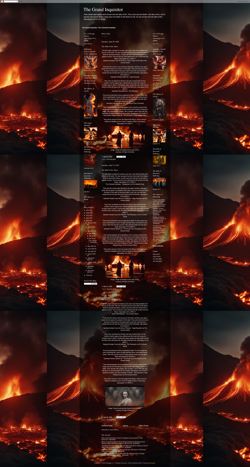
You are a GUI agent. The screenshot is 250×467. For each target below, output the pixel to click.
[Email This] (117, 157)
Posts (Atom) (114, 429)
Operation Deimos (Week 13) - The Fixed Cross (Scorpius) (125, 103)
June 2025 (91, 249)
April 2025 (91, 231)
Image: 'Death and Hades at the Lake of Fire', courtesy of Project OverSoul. (125, 151)
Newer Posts (107, 426)
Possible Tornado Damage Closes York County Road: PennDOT (159, 211)
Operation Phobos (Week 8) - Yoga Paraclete (125, 77)
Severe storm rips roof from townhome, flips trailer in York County (159, 238)
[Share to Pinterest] (125, 157)
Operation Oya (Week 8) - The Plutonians (125, 91)
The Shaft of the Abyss (110, 46)
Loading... (105, 36)
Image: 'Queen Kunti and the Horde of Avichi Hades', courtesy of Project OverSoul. (125, 409)
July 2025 (91, 251)
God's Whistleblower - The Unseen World (125, 314)
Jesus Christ (156, 256)
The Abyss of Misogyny (157, 84)
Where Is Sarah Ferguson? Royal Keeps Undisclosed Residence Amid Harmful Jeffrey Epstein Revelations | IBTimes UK (123, 442)
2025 (88, 220)
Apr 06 (91, 233)
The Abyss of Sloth (90, 83)
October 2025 (92, 262)
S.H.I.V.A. (156, 44)
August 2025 (92, 254)
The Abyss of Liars (89, 81)
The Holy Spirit (111, 159)
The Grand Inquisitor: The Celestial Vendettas (99, 28)
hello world (156, 254)
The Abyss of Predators (157, 88)
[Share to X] (121, 157)
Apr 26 (91, 238)
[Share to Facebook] (123, 157)
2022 (88, 213)
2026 (88, 275)
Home (125, 426)
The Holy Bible (157, 259)
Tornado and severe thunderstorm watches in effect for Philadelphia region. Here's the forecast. (159, 229)
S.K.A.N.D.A (87, 44)
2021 (88, 210)
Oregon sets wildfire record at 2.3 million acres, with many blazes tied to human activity (159, 203)
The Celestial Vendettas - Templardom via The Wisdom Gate (125, 184)
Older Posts (143, 426)
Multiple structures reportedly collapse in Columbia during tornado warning (159, 219)
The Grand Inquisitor (103, 9)
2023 (88, 215)
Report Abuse (158, 246)
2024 (88, 218)
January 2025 (92, 223)
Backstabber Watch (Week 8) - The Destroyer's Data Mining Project (125, 115)
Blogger (153, 463)
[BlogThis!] (119, 157)
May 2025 (91, 246)
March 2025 (91, 227)
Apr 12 (91, 236)
